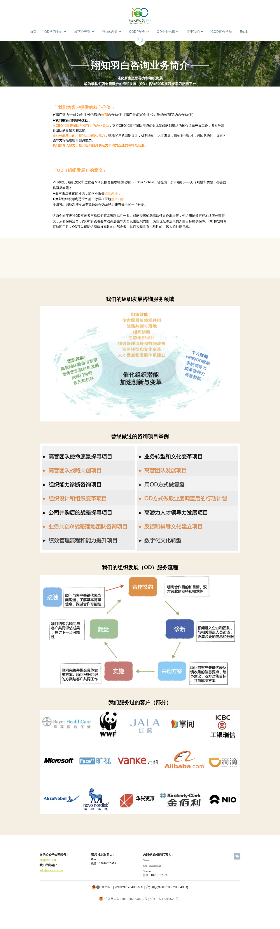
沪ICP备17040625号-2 (165, 898)
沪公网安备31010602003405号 (167, 887)
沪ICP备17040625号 (129, 887)
